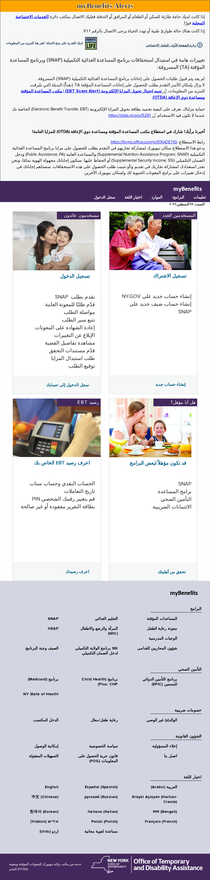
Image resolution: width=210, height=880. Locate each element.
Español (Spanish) (101, 787)
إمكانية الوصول (46, 746)
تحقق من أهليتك (172, 571)
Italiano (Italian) (103, 812)
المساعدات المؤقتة (162, 619)
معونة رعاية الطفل (162, 629)
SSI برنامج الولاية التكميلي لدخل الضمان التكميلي (96, 650)
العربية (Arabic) (164, 787)
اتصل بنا (170, 756)
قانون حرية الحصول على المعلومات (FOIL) (98, 758)
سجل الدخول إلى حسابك (67, 384)
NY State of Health (41, 694)
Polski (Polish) (104, 822)
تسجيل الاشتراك (169, 276)
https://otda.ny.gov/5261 (130, 115)
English (52, 787)
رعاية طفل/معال (104, 720)
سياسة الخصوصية (103, 746)
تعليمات (200, 197)
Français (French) (161, 822)
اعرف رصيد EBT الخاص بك (62, 463)
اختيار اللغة (133, 197)
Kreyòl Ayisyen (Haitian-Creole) (154, 799)
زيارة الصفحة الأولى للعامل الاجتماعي (171, 45)
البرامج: (178, 197)
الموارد (156, 197)
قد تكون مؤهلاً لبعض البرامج (158, 463)
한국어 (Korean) (44, 812)
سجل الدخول (104, 197)
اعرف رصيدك (77, 571)
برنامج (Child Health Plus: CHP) (100, 681)
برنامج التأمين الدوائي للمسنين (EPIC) (159, 681)
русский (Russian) (101, 797)
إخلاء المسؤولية (164, 746)
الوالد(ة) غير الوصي (162, 720)
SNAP (53, 619)
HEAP (53, 629)
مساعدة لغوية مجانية (101, 831)
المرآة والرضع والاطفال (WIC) (99, 631)
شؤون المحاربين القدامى (157, 648)
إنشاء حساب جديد (170, 384)
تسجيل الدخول (75, 276)
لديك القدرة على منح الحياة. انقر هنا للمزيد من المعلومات (44, 43)
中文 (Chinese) (45, 797)
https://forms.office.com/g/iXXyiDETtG (144, 142)
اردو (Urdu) (49, 831)
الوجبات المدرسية (163, 638)
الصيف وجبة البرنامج (42, 648)
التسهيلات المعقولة (44, 756)
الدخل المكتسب (46, 720)
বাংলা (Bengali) (165, 812)
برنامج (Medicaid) (43, 679)
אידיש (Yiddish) (44, 822)
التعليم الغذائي (106, 619)
